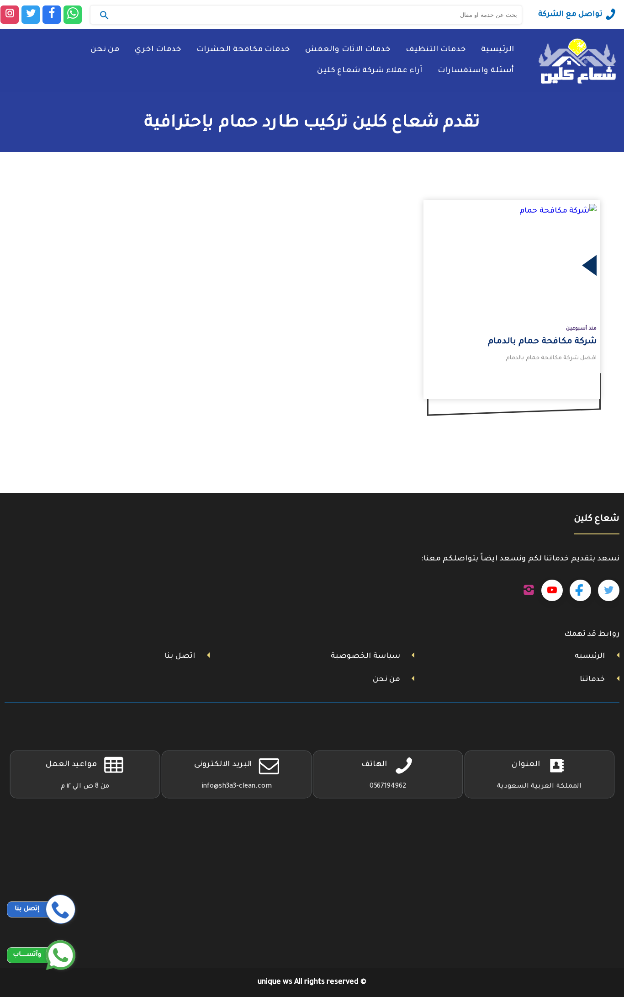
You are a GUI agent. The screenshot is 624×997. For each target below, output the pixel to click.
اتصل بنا (179, 656)
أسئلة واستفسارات (476, 71)
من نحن (104, 50)
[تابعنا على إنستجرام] (528, 590)
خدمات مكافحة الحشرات (243, 50)
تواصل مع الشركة (570, 15)
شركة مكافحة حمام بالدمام (542, 342)
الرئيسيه (590, 656)
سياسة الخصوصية (365, 656)
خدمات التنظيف (435, 50)
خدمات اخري (158, 50)
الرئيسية (497, 50)
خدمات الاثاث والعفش (347, 50)
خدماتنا (592, 680)
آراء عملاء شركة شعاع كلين (369, 71)
